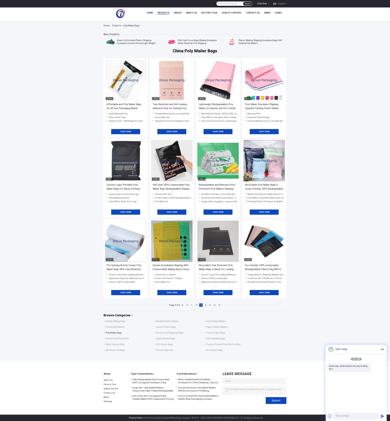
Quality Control (231, 13)
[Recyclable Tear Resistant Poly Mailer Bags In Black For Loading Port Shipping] (218, 241)
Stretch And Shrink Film (117, 338)
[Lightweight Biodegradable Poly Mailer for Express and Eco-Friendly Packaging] (218, 80)
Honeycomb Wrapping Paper (170, 333)
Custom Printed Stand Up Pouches (223, 344)
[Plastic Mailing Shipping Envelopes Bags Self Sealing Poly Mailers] (232, 41)
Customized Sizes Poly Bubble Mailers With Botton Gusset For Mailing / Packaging (197, 389)
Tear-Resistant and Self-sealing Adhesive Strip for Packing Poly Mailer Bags (170, 106)
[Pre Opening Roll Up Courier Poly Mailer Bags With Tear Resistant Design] (125, 241)
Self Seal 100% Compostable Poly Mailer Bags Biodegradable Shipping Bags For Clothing (172, 187)
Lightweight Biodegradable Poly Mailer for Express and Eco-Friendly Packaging (218, 106)
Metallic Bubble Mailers (167, 321)
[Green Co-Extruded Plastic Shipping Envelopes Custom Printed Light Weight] (110, 41)
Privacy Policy (135, 418)
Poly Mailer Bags (114, 333)
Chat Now (262, 3)
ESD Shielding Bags (215, 338)
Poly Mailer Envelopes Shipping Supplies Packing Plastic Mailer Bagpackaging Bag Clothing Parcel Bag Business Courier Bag (263, 106)
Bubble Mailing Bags (115, 321)
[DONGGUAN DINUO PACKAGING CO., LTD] (120, 13)
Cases (278, 13)
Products (163, 13)
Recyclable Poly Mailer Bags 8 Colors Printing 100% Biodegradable (264, 186)
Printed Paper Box (165, 350)
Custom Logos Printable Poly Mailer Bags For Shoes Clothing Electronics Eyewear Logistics (123, 187)
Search (248, 4)
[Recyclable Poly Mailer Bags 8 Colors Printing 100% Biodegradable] (264, 160)
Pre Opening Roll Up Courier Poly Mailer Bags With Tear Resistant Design (123, 267)
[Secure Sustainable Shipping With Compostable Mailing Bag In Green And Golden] (172, 241)
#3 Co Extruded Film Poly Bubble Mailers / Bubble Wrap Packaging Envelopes (198, 397)
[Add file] (330, 416)
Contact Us (253, 13)
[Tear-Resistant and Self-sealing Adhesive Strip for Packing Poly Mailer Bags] (172, 80)
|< (182, 305)
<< (187, 305)
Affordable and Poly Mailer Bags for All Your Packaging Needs (123, 106)
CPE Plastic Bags (164, 344)
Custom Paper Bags (166, 327)
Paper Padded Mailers (217, 327)
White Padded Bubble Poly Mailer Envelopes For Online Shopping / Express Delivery (198, 381)
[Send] (382, 416)
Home (150, 13)
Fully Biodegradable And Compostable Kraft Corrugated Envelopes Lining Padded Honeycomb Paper (151, 381)
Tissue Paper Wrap (215, 333)
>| (219, 305)
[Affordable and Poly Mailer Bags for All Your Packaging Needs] (125, 80)
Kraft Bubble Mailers (216, 321)
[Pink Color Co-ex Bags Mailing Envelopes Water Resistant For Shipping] (171, 41)
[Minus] (382, 349)
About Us (191, 13)
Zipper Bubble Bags (165, 338)
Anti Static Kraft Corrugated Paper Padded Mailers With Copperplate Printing (153, 397)
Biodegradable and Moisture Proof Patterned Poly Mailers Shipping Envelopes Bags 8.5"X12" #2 (217, 187)
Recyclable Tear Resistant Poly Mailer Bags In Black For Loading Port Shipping (216, 267)
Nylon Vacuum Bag (115, 344)
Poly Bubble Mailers (115, 327)
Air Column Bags (214, 350)
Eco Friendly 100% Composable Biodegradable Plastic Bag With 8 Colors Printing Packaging (263, 267)
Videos (177, 13)
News (267, 13)
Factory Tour (209, 13)
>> (214, 305)
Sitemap (108, 401)
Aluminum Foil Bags (115, 350)
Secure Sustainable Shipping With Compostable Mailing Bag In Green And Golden (171, 267)
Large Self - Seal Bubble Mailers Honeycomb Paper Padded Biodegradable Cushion (153, 389)
